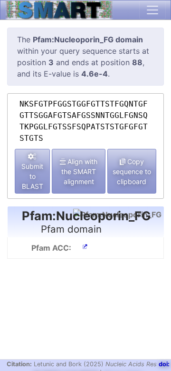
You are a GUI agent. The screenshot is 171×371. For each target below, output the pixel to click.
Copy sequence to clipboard (132, 171)
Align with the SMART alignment (79, 171)
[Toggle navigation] (152, 10)
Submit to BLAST (32, 176)
